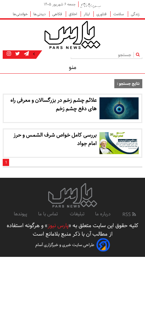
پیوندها (20, 214)
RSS (127, 214)
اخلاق (73, 14)
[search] (139, 54)
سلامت (119, 14)
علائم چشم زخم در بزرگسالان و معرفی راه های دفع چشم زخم (53, 104)
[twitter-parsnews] (16, 54)
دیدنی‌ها (40, 14)
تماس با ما (48, 214)
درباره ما (103, 214)
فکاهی (57, 14)
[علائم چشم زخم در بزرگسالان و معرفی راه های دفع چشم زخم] (119, 108)
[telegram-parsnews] (25, 54)
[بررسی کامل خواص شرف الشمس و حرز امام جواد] (119, 143)
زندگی (135, 14)
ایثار (87, 14)
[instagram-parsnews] (8, 54)
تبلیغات (77, 214)
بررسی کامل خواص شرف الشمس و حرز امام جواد (55, 139)
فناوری (102, 14)
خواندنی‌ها (20, 14)
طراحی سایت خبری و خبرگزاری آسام (64, 245)
